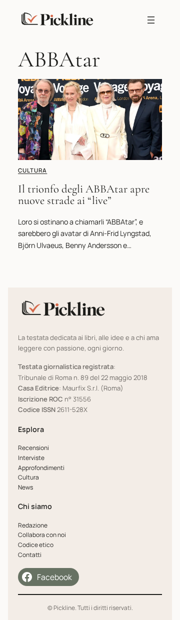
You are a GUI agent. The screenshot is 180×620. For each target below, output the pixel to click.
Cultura (32, 170)
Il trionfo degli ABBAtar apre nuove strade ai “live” (84, 195)
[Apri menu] (151, 20)
